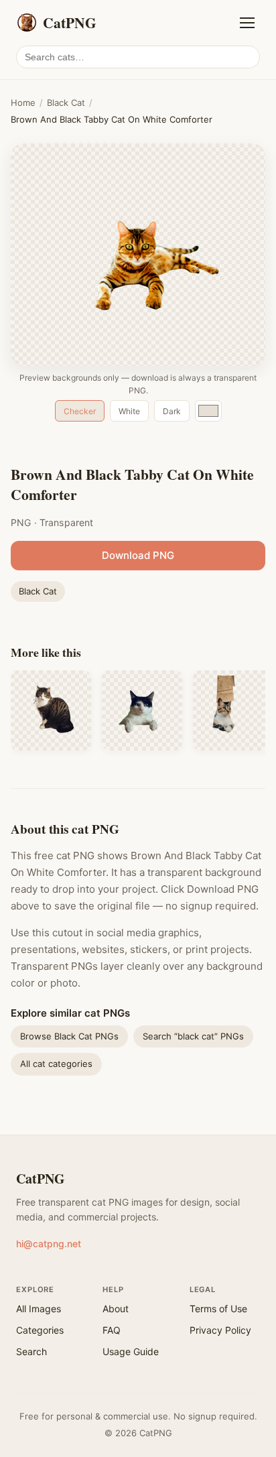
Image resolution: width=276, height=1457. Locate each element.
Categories (40, 1330)
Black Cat (66, 102)
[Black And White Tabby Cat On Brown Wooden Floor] (51, 710)
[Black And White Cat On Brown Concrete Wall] (233, 710)
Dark (172, 411)
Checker (80, 411)
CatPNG (40, 1178)
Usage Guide (130, 1351)
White (129, 411)
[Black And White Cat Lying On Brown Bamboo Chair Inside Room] (142, 710)
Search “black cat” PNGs (193, 1036)
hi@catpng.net (48, 1243)
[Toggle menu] (247, 23)
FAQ (111, 1330)
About (115, 1308)
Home (23, 102)
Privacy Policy (220, 1330)
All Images (38, 1308)
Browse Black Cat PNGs (69, 1036)
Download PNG (138, 555)
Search (31, 1351)
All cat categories (56, 1063)
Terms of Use (218, 1308)
